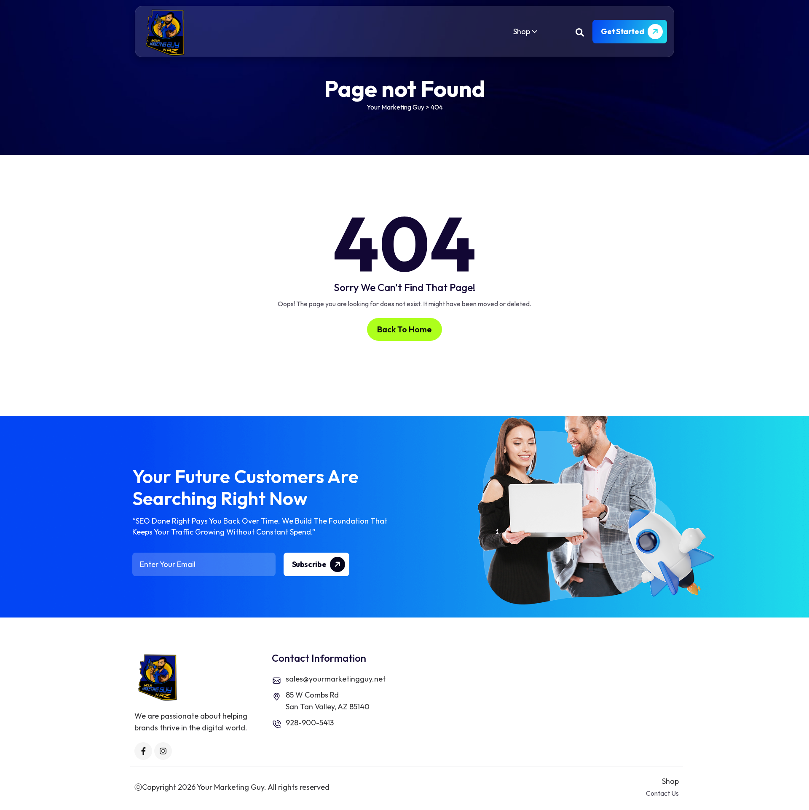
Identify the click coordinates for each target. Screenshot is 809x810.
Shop (521, 31)
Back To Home (404, 329)
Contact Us (662, 793)
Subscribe (309, 564)
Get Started (623, 31)
